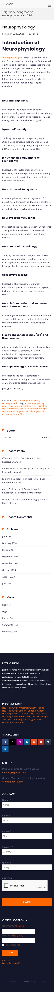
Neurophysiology (18, 27)
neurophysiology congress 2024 (30, 405)
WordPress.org (9, 631)
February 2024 (9, 543)
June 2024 (7, 536)
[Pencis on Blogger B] (34, 742)
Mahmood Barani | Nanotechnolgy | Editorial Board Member (25, 501)
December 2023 (10, 556)
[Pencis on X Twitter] (12, 742)
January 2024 (8, 549)
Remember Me (12, 944)
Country (7, 846)
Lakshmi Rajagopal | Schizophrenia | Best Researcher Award (23, 480)
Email (6, 815)
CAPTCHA (7, 878)
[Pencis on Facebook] (5, 742)
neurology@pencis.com (14, 772)
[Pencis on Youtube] (41, 742)
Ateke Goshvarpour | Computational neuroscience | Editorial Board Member (22, 491)
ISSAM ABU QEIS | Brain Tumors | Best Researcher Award (21, 460)
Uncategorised (9, 403)
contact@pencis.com (12, 781)
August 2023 (8, 576)
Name (6, 800)
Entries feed (8, 618)
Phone (6, 831)
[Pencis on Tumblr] (48, 742)
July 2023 (6, 583)
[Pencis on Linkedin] (27, 742)
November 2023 (10, 563)
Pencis (9, 4)
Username (13, 925)
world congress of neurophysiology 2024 (23, 412)
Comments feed (10, 624)
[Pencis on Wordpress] (5, 749)
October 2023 (9, 570)
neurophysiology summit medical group (24, 410)
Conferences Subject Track (26, 400)
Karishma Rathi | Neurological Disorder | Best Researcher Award (25, 470)
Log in (5, 611)
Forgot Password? (11, 963)
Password (12, 935)
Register (6, 604)
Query (6, 862)
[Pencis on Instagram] (19, 742)
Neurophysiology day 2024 (15, 408)
